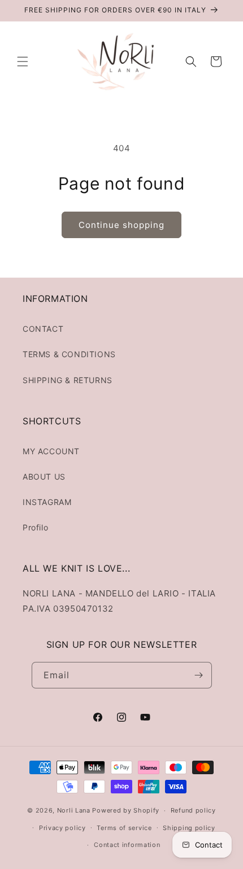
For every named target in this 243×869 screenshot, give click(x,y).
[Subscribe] (198, 675)
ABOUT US (44, 476)
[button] (22, 61)
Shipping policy (189, 828)
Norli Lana (73, 810)
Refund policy (193, 810)
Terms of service (124, 828)
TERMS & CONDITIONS (69, 354)
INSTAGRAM (47, 502)
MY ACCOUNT (51, 451)
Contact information (127, 845)
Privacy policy (62, 828)
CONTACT (43, 328)
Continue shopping (121, 225)
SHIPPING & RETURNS (67, 380)
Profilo (35, 527)
